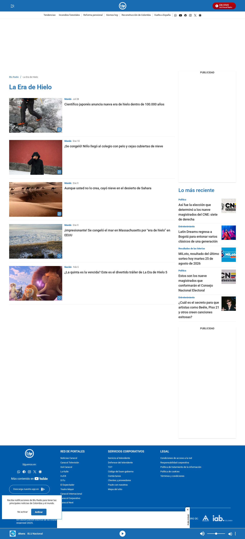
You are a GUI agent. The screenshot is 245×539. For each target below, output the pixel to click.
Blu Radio (14, 77)
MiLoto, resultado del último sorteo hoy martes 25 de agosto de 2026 (198, 258)
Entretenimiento (186, 226)
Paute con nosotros (118, 485)
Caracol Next (66, 503)
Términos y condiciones (172, 476)
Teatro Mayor (67, 489)
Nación (68, 267)
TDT (110, 467)
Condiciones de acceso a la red (176, 458)
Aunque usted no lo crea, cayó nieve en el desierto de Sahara (107, 188)
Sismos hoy (112, 15)
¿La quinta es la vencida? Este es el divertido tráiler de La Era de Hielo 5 (115, 272)
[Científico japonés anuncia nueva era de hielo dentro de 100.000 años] (35, 115)
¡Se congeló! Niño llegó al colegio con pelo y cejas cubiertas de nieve (113, 146)
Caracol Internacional (71, 494)
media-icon (122, 533)
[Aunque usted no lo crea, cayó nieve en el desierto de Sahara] (35, 199)
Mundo (67, 99)
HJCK (63, 476)
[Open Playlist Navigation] (235, 533)
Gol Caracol (66, 467)
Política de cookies (170, 472)
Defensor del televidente (120, 463)
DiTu (62, 480)
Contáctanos (114, 476)
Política (182, 199)
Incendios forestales (69, 15)
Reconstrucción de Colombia (136, 15)
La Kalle (64, 472)
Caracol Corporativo (70, 498)
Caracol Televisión (69, 463)
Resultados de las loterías (191, 248)
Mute (202, 533)
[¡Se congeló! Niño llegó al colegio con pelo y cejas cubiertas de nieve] (35, 157)
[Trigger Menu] (12, 6)
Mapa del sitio (115, 489)
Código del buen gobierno (120, 472)
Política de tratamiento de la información (180, 467)
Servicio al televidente (119, 458)
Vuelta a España (162, 15)
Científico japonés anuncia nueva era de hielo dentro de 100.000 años (114, 104)
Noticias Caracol (68, 458)
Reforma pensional (93, 15)
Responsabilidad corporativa (174, 463)
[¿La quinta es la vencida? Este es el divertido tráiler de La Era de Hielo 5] (35, 283)
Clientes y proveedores (119, 480)
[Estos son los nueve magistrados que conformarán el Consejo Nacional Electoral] (229, 277)
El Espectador (67, 485)
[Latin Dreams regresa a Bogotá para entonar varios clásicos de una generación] (229, 232)
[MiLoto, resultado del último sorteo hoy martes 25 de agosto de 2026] (229, 255)
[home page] (122, 6)
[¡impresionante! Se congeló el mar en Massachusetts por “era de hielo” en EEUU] (35, 241)
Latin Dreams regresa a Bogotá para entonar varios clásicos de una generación (198, 236)
